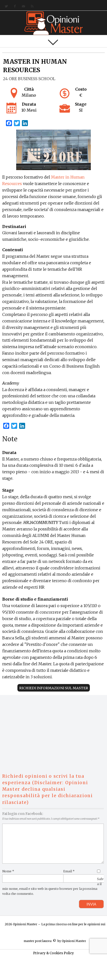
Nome (8, 871)
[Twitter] (5, 6)
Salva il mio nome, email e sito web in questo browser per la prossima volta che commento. (53, 886)
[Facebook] (13, 6)
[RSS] (31, 6)
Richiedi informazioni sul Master (53, 688)
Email (69, 871)
